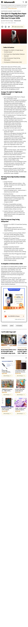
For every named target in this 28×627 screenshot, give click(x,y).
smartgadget (19, 325)
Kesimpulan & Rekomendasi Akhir (13, 62)
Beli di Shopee (7, 375)
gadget (11, 325)
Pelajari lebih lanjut (12, 8)
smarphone (4, 325)
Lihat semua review (18, 26)
